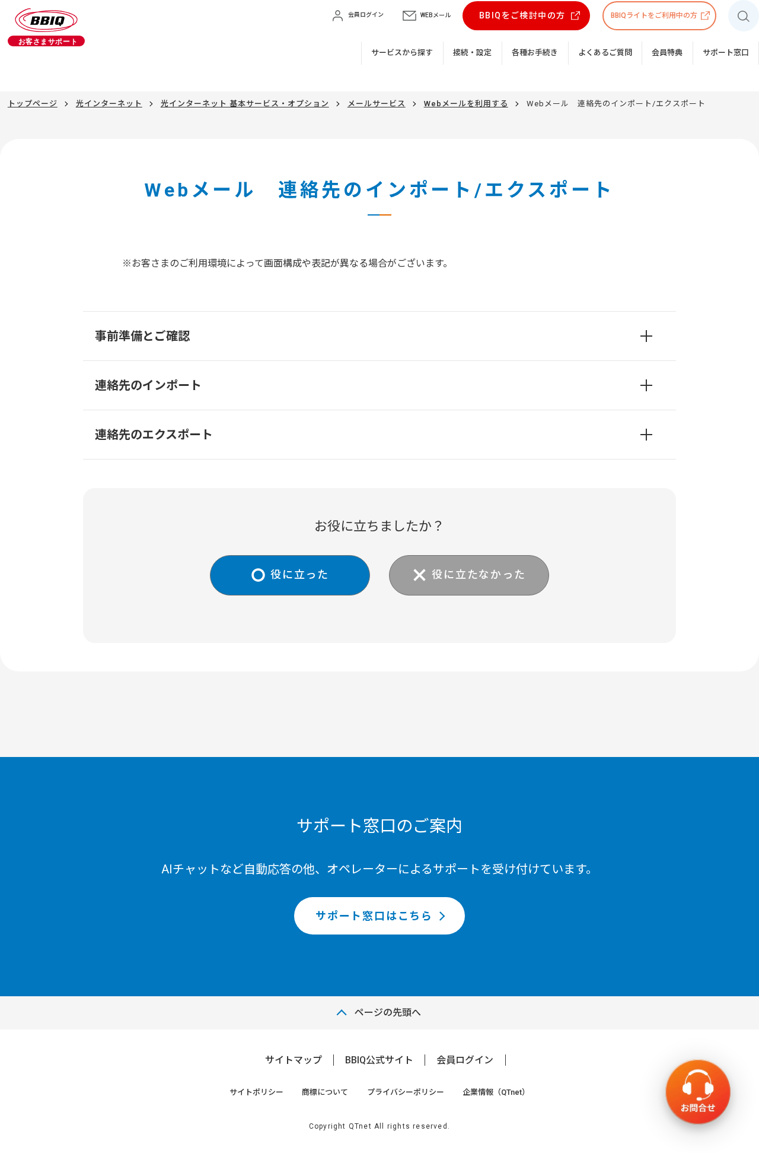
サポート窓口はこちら (374, 916)
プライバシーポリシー (405, 1092)
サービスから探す (402, 52)
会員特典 (667, 52)
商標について (325, 1092)
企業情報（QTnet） (496, 1092)
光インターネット (109, 103)
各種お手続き (535, 52)
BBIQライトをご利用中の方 (654, 15)
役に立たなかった (478, 574)
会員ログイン (464, 1060)
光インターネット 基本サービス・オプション (245, 103)
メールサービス (376, 103)
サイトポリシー (256, 1092)
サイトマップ (293, 1060)
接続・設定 (472, 52)
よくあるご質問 (605, 52)
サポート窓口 (726, 52)
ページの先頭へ (388, 1012)
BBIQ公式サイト (379, 1060)
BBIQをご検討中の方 (522, 15)
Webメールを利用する (466, 103)
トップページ (33, 103)
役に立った (299, 574)
